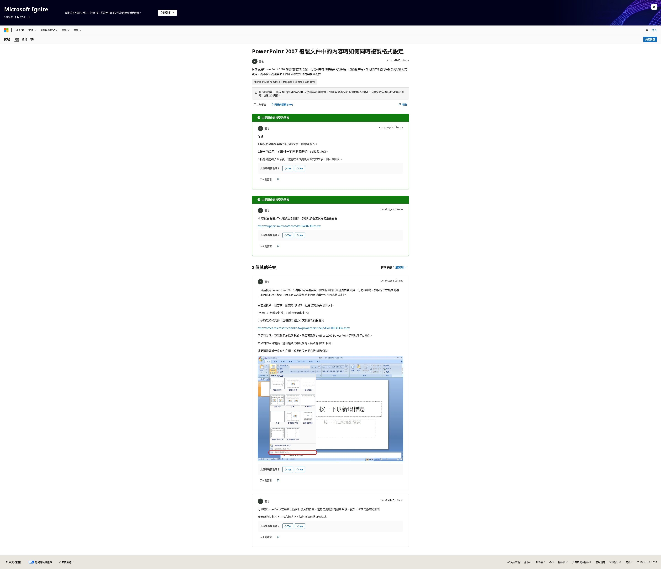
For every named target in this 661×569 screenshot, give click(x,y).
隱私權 (561, 562)
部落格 (539, 562)
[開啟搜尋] (647, 30)
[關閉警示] (654, 7)
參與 (551, 562)
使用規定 (600, 562)
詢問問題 (650, 39)
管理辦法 (614, 562)
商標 (628, 562)
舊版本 (527, 562)
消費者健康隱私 (580, 562)
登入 (654, 30)
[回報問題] (278, 179)
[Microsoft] (6, 30)
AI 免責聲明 (513, 562)
